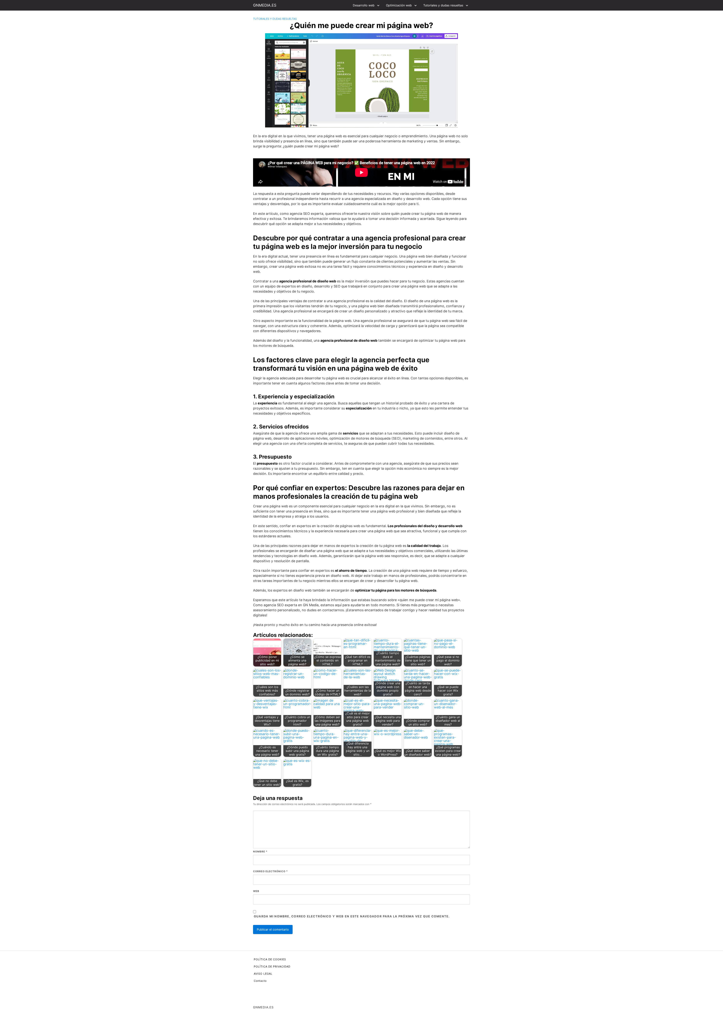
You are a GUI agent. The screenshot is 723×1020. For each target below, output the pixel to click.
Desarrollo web (363, 5)
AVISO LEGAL (263, 973)
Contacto (260, 980)
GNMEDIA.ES (264, 5)
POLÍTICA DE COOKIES (270, 959)
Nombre (260, 851)
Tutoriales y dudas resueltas (443, 5)
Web (256, 891)
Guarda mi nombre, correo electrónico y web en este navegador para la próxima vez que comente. (352, 916)
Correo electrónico (270, 871)
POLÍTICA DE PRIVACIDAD (272, 966)
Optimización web (399, 5)
